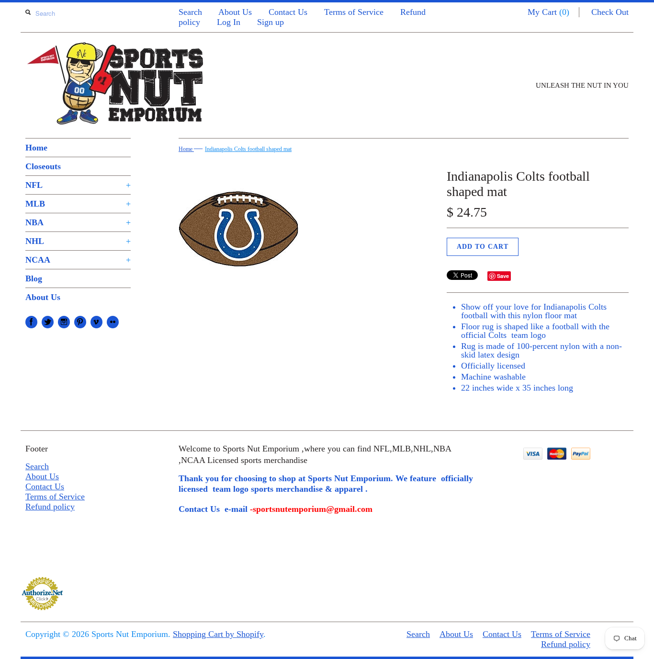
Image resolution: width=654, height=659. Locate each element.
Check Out (610, 12)
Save (503, 275)
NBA (78, 222)
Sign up (270, 22)
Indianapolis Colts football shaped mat (248, 149)
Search (190, 12)
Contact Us (288, 12)
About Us (235, 12)
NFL (78, 185)
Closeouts (43, 166)
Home (36, 147)
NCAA (78, 260)
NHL (78, 241)
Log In (228, 22)
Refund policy (50, 506)
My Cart (548, 12)
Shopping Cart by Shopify (218, 634)
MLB (78, 203)
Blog (33, 278)
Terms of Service (353, 12)
